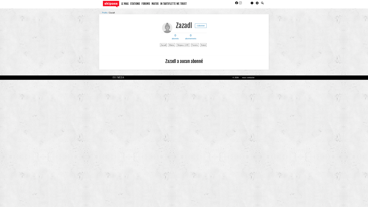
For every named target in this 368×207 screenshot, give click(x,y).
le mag (125, 3)
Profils (105, 13)
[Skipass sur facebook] (237, 4)
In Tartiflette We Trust (173, 3)
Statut (203, 45)
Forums (195, 45)
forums (146, 3)
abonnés (175, 37)
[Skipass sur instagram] (240, 4)
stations (135, 3)
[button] (257, 3)
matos (155, 3)
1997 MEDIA (119, 77)
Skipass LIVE (183, 45)
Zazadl (112, 13)
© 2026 (236, 77)
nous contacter (248, 77)
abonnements (190, 37)
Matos (171, 45)
